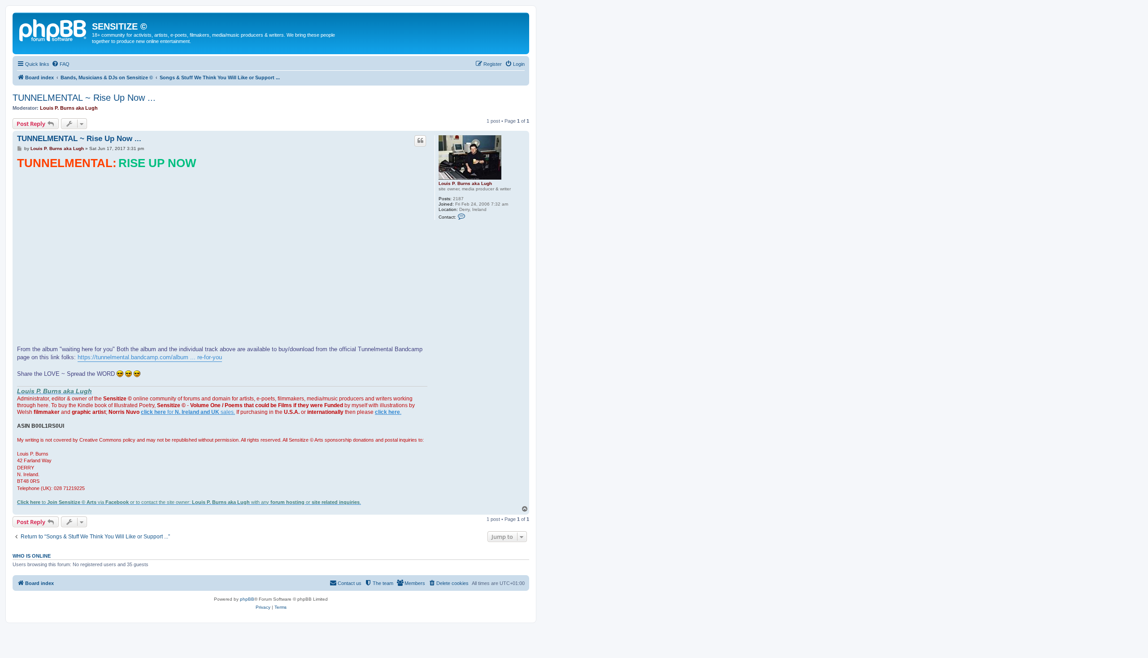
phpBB (247, 599)
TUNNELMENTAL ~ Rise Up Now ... (84, 98)
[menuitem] (61, 64)
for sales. (188, 412)
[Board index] (53, 29)
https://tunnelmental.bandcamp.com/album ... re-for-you (150, 357)
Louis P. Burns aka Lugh (69, 108)
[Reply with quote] (420, 140)
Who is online (32, 556)
